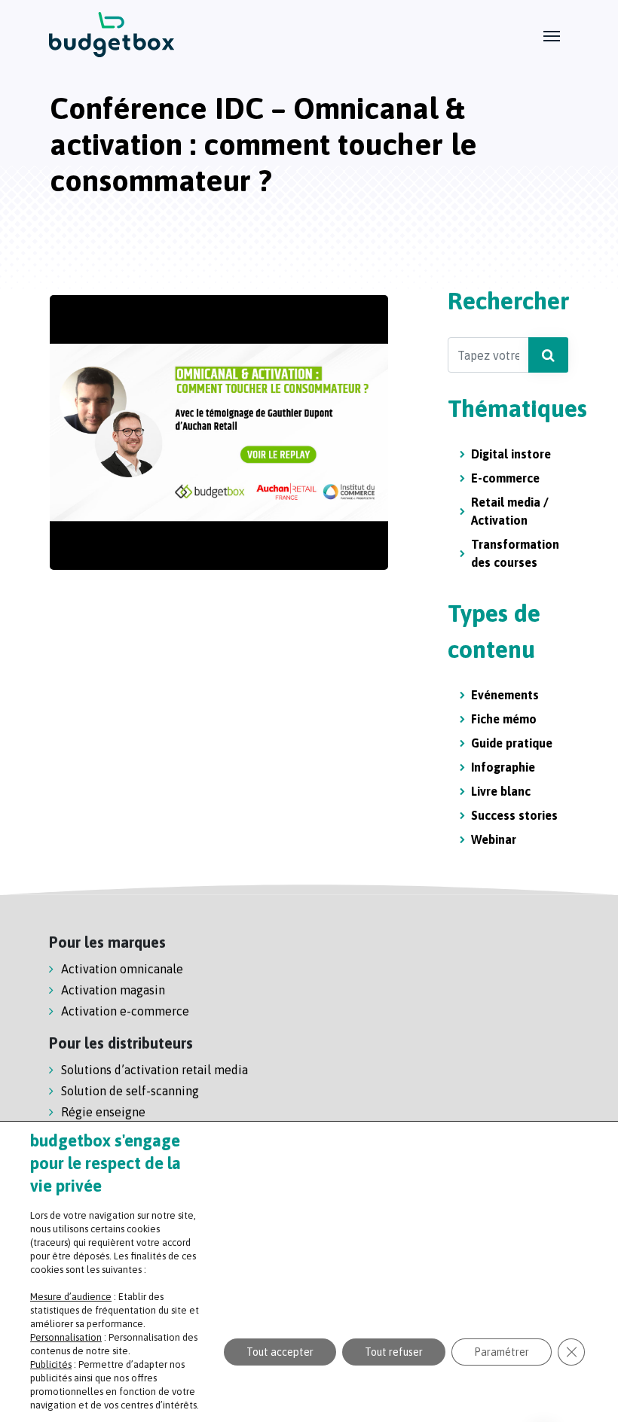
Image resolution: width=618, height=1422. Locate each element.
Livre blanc (501, 791)
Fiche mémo (504, 719)
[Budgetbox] (112, 34)
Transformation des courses (515, 553)
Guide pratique (511, 743)
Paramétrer (501, 1352)
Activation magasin (113, 990)
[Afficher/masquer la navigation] (551, 34)
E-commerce (505, 478)
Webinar (493, 839)
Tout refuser (394, 1352)
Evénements (505, 695)
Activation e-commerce (125, 1011)
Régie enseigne (103, 1112)
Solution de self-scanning (130, 1091)
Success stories (514, 815)
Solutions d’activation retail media (154, 1069)
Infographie (503, 767)
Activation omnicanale (122, 969)
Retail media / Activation (510, 511)
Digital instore (511, 454)
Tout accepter (280, 1352)
